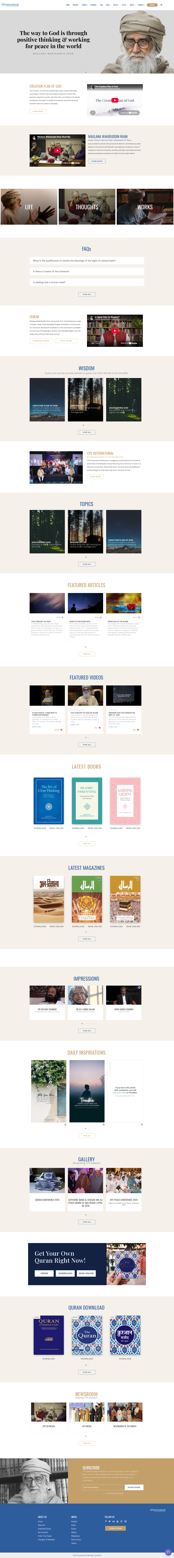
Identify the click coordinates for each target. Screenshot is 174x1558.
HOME (68, 5)
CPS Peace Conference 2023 (124, 1199)
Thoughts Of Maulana (46, 1540)
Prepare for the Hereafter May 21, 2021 (122, 714)
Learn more (38, 111)
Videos (74, 1543)
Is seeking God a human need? (49, 282)
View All (87, 294)
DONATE (152, 5)
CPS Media (86, 1426)
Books (74, 1529)
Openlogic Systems (93, 1555)
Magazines (76, 1536)
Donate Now (115, 1528)
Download (40, 828)
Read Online (57, 828)
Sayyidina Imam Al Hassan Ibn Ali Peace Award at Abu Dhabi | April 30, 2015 (85, 1202)
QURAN (84, 5)
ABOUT (132, 5)
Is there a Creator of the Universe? (51, 271)
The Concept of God (41, 622)
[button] (47, 1182)
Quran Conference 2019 (47, 1199)
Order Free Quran (45, 1536)
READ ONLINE (66, 341)
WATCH (115, 5)
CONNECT (141, 5)
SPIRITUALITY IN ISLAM (118, 622)
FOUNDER (93, 5)
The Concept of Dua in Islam (84, 713)
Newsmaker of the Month (124, 1426)
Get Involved (43, 1532)
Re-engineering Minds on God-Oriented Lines (105, 457)
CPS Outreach (48, 1426)
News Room (76, 1540)
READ (107, 5)
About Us (41, 1525)
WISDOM (75, 5)
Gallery (74, 1532)
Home (40, 1521)
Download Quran (44, 1529)
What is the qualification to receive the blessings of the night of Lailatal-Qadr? (74, 260)
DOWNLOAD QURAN (41, 341)
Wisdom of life (79, 405)
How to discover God (79, 622)
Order (44, 1273)
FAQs (101, 5)
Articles (74, 1521)
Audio (74, 1525)
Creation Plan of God (45, 405)
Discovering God (118, 407)
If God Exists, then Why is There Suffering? (44, 714)
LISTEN (124, 5)
